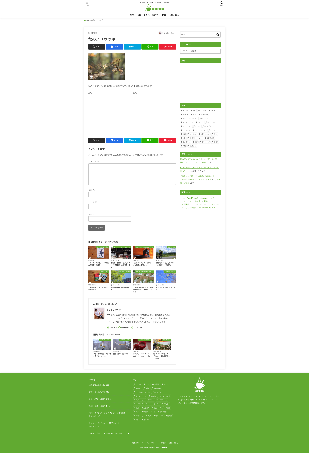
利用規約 (135, 443)
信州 (184, 134)
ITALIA (213, 110)
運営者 (164, 15)
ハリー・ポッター (200, 130)
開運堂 (216, 142)
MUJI (194, 114)
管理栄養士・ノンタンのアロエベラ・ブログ (200, 204)
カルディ (205, 118)
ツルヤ (198, 126)
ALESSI (185, 110)
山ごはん (193, 134)
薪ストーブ (206, 142)
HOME (132, 15)
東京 (215, 134)
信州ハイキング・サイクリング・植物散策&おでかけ (107, 414)
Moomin (185, 114)
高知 (184, 146)
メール (92, 202)
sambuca (149, 447)
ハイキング (186, 130)
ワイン (213, 130)
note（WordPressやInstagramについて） (199, 198)
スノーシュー (187, 126)
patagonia (204, 114)
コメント (93, 161)
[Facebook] (123, 327)
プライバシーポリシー (150, 443)
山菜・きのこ (205, 134)
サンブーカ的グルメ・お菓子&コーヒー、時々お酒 (106, 425)
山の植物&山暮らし (99, 385)
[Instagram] (136, 327)
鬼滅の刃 (193, 146)
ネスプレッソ (209, 126)
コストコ (201, 122)
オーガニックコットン (190, 118)
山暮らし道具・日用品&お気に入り (105, 433)
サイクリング (212, 122)
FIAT (194, 110)
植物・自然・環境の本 (100, 406)
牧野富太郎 (210, 138)
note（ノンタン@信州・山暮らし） (196, 201)
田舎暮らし (186, 142)
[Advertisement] (108, 112)
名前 (91, 190)
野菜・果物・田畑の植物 (101, 399)
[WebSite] (112, 327)
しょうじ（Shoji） (199, 162)
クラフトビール (188, 122)
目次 (139, 15)
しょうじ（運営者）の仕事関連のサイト (198, 208)
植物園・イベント (196, 138)
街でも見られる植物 (99, 392)
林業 (184, 138)
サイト (91, 214)
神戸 (196, 142)
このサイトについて (151, 15)
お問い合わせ (174, 15)
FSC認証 (203, 110)
